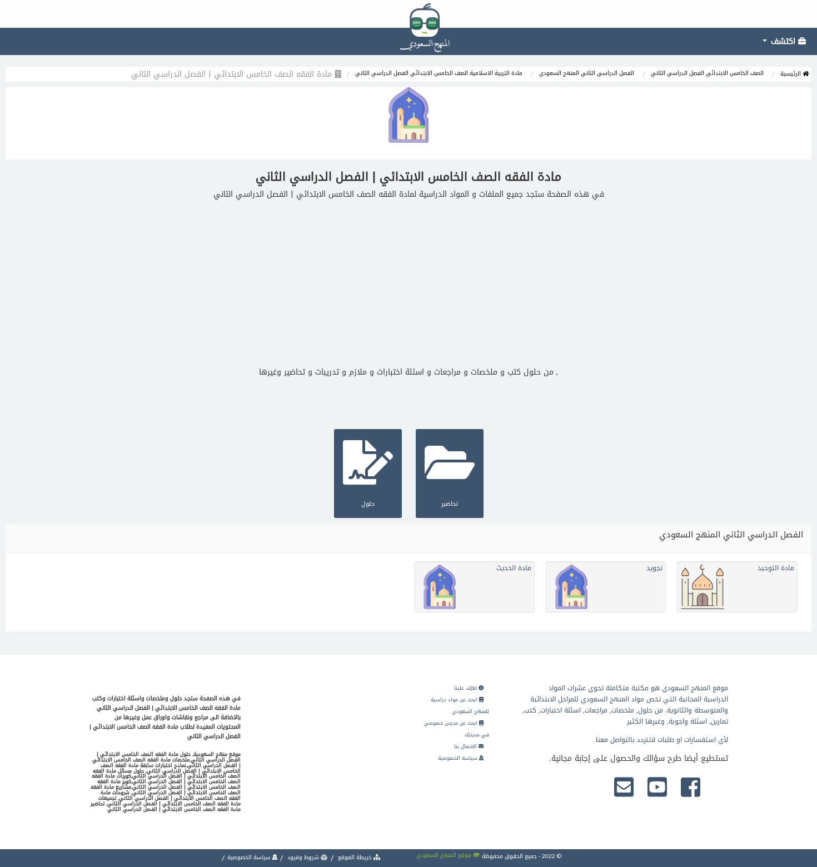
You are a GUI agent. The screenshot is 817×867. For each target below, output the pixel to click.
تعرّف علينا (466, 688)
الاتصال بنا (466, 746)
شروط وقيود (303, 857)
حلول (368, 504)
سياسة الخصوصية (458, 758)
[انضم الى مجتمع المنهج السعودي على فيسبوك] (690, 788)
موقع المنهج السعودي (444, 855)
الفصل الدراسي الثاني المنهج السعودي (586, 73)
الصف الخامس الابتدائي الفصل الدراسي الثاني (707, 73)
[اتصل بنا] (624, 788)
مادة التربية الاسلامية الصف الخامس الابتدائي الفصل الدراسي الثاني (438, 73)
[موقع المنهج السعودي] (408, 14)
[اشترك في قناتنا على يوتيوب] (657, 788)
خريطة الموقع (354, 857)
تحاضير (449, 504)
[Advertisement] (408, 283)
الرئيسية (791, 73)
